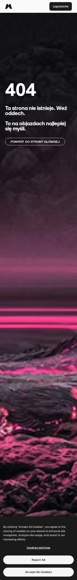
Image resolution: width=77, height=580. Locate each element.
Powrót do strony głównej (35, 142)
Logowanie (60, 6)
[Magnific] (8, 6)
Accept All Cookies (38, 572)
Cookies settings (38, 548)
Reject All (38, 560)
